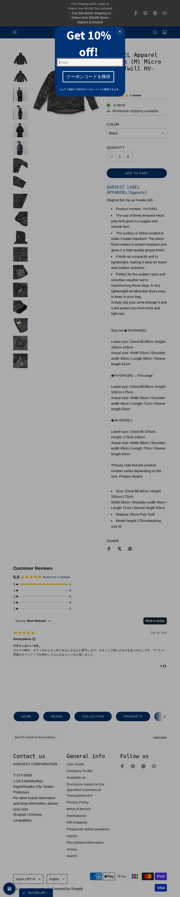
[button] (119, 31)
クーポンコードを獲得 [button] (88, 76)
